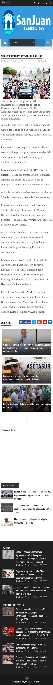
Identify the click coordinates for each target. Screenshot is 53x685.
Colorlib (37, 681)
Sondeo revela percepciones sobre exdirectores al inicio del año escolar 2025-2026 (32, 509)
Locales (44, 61)
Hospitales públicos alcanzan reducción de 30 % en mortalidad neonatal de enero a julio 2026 (32, 590)
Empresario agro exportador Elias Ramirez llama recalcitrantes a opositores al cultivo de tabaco (21, 377)
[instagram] (38, 3)
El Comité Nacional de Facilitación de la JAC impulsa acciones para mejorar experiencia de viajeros (32, 495)
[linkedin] (42, 3)
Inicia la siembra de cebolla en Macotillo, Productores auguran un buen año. (27, 405)
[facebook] (34, 3)
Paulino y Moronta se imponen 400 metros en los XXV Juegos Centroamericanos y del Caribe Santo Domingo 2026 (31, 614)
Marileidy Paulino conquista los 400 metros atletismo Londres (31, 646)
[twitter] (46, 3)
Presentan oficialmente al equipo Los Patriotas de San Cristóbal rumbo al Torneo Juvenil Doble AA (31, 660)
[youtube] (50, 3)
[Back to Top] (27, 678)
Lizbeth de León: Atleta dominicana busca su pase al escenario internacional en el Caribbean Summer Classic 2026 (33, 632)
